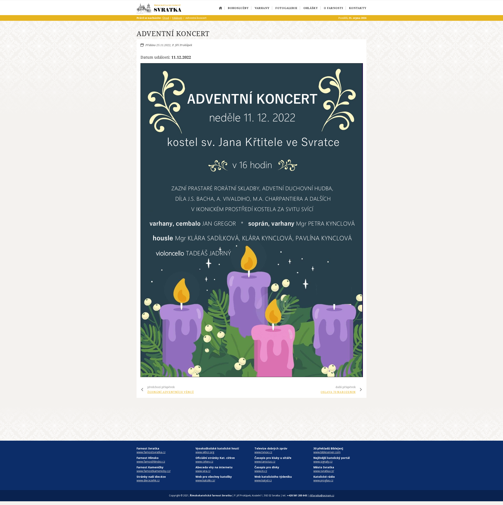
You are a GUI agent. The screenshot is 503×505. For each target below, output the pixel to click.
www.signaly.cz (322, 461)
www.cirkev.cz (204, 461)
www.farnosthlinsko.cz (151, 461)
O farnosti (333, 8)
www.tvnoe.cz (263, 452)
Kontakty (357, 8)
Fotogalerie (286, 8)
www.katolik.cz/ (205, 480)
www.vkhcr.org (205, 452)
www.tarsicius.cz (264, 461)
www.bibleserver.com (327, 452)
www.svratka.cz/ (323, 471)
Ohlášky (310, 8)
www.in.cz (260, 471)
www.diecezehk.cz (148, 480)
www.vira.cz (203, 471)
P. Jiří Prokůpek (182, 45)
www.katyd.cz (263, 480)
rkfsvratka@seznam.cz (321, 495)
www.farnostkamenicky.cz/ (154, 471)
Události (177, 18)
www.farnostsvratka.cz (151, 452)
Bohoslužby (238, 8)
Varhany (262, 8)
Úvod (220, 8)
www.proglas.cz (323, 480)
